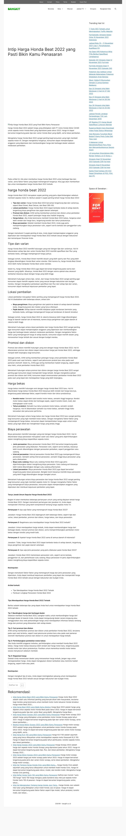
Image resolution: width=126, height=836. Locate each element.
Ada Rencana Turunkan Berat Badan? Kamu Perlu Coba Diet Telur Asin (101, 136)
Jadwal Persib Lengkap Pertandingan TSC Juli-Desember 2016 (98, 116)
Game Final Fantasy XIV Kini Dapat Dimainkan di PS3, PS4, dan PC (101, 173)
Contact (49, 2)
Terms (65, 2)
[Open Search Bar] (115, 9)
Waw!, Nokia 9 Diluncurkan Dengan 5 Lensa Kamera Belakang (99, 82)
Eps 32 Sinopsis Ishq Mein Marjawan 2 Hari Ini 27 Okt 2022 (99, 91)
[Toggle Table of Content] (21, 685)
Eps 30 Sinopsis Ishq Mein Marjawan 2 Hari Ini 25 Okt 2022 (99, 107)
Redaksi (73, 2)
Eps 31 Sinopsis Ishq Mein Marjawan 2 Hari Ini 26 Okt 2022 (99, 99)
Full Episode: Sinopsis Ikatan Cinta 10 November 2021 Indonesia (100, 37)
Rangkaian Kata (105, 9)
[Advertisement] (44, 32)
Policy (57, 2)
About (41, 2)
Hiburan (70, 9)
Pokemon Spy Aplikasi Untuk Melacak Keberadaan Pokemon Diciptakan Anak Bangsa (101, 74)
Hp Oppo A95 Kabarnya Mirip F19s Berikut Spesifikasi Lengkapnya (100, 54)
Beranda (51, 9)
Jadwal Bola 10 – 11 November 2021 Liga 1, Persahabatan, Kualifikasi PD (101, 45)
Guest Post (83, 2)
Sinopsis (93, 9)
